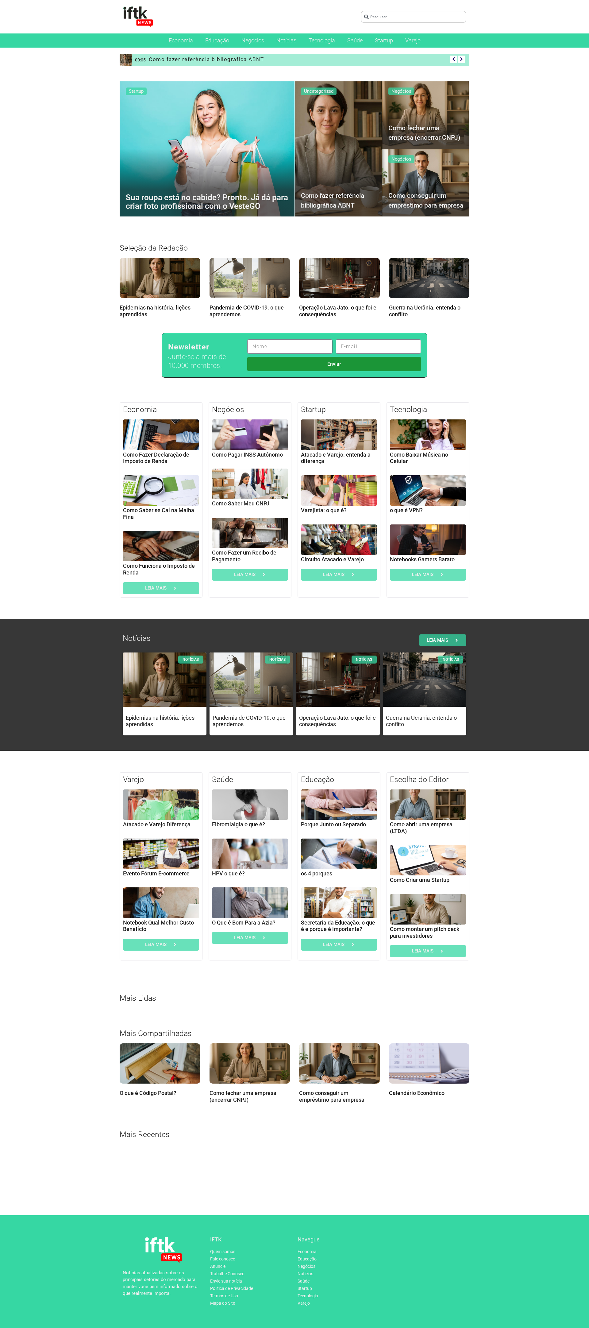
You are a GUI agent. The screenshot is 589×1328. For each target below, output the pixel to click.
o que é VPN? (406, 510)
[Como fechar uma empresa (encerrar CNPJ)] (425, 115)
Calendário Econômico (417, 1093)
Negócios (252, 40)
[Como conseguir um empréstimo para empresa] (425, 183)
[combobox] (413, 17)
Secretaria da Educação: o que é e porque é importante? (338, 926)
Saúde (355, 40)
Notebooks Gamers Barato (422, 559)
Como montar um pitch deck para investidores (424, 932)
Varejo (413, 40)
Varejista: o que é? (324, 510)
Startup (384, 40)
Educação (217, 40)
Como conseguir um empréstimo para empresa (331, 1096)
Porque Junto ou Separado (333, 824)
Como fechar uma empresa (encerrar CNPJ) (243, 1096)
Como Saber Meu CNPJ (240, 503)
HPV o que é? (228, 873)
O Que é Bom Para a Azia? (243, 922)
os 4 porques (316, 873)
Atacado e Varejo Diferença (157, 824)
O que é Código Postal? (148, 1093)
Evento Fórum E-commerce (156, 873)
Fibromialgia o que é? (238, 824)
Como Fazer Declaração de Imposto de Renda (156, 458)
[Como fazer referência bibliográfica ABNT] (338, 148)
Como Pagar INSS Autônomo (247, 454)
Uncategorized (318, 91)
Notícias (286, 40)
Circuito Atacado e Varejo (332, 559)
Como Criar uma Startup (419, 880)
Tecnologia (322, 40)
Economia (181, 40)
